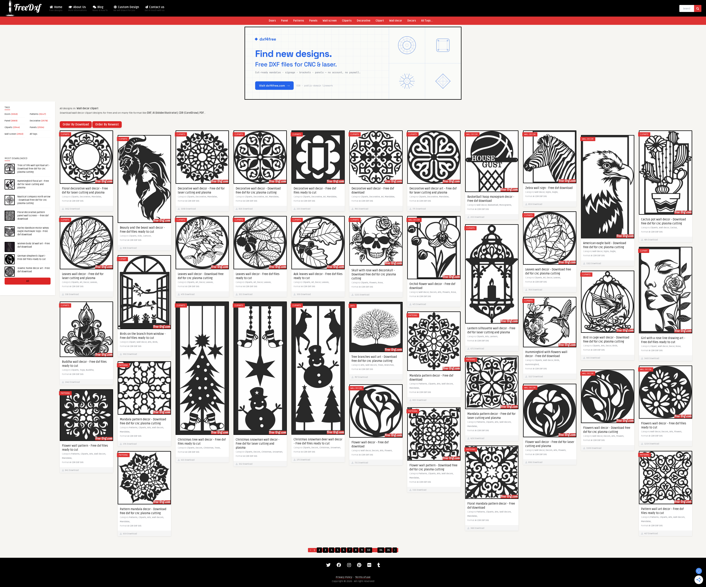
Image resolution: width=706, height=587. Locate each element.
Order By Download (76, 124)
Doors (272, 20)
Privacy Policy (344, 577)
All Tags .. (427, 20)
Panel (284, 20)
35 (388, 550)
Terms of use (362, 577)
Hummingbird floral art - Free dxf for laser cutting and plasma (33, 184)
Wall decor (395, 20)
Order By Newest (107, 124)
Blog (100, 8)
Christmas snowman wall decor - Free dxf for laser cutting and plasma (257, 444)
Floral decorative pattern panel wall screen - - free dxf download (33, 215)
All (27, 281)
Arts (352, 306)
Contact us (155, 8)
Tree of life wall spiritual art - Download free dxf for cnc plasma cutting (33, 168)
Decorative (363, 20)
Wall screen (330, 20)
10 (368, 550)
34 (380, 550)
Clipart (380, 20)
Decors (411, 20)
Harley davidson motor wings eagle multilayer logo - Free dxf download (33, 231)
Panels (313, 20)
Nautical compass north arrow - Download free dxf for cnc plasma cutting (33, 200)
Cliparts (347, 20)
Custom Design (126, 8)
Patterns (298, 20)
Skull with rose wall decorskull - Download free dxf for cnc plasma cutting (374, 274)
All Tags (33, 134)
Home (56, 8)
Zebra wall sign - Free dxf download (549, 188)
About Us (77, 8)
